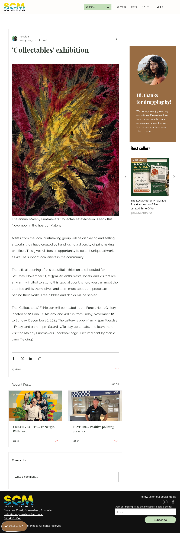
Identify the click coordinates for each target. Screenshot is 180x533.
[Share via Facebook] (13, 358)
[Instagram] (165, 502)
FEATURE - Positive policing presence (93, 429)
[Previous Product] (126, 177)
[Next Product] (174, 177)
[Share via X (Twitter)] (22, 358)
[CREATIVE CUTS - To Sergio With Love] (35, 406)
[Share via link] (39, 358)
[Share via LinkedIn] (30, 358)
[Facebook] (173, 502)
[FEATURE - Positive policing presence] (95, 406)
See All (115, 383)
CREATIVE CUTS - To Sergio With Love (33, 429)
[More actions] (116, 38)
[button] (148, 6)
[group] (150, 187)
